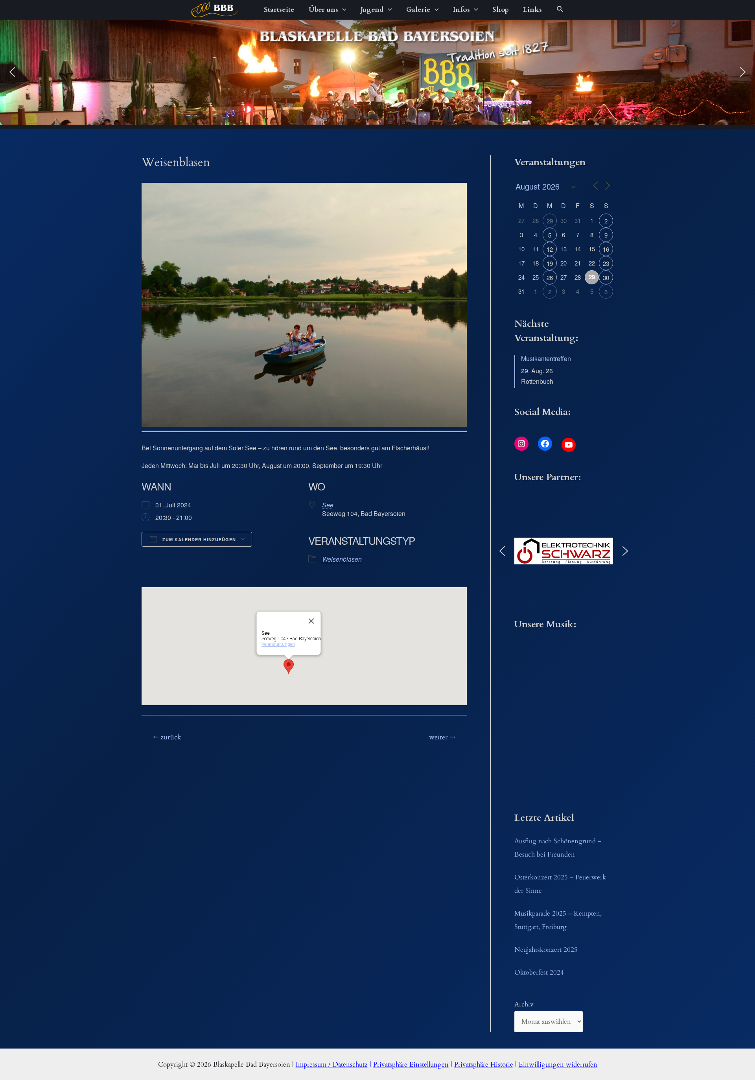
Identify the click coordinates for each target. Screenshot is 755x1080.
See (327, 504)
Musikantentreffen (546, 358)
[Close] (311, 621)
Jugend (372, 10)
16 (606, 249)
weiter (442, 737)
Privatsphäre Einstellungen (411, 1064)
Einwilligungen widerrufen (558, 1064)
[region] (377, 72)
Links (532, 10)
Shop (500, 10)
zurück (167, 737)
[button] (12, 72)
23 (606, 263)
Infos (461, 10)
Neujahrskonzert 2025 (546, 949)
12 (550, 249)
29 (550, 221)
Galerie (418, 10)
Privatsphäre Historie (483, 1064)
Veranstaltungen (278, 644)
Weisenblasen (342, 559)
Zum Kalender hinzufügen (198, 539)
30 (606, 277)
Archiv (524, 1004)
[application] (342, 10)
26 (550, 277)
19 (550, 263)
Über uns (323, 10)
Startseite (279, 10)
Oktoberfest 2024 (539, 972)
